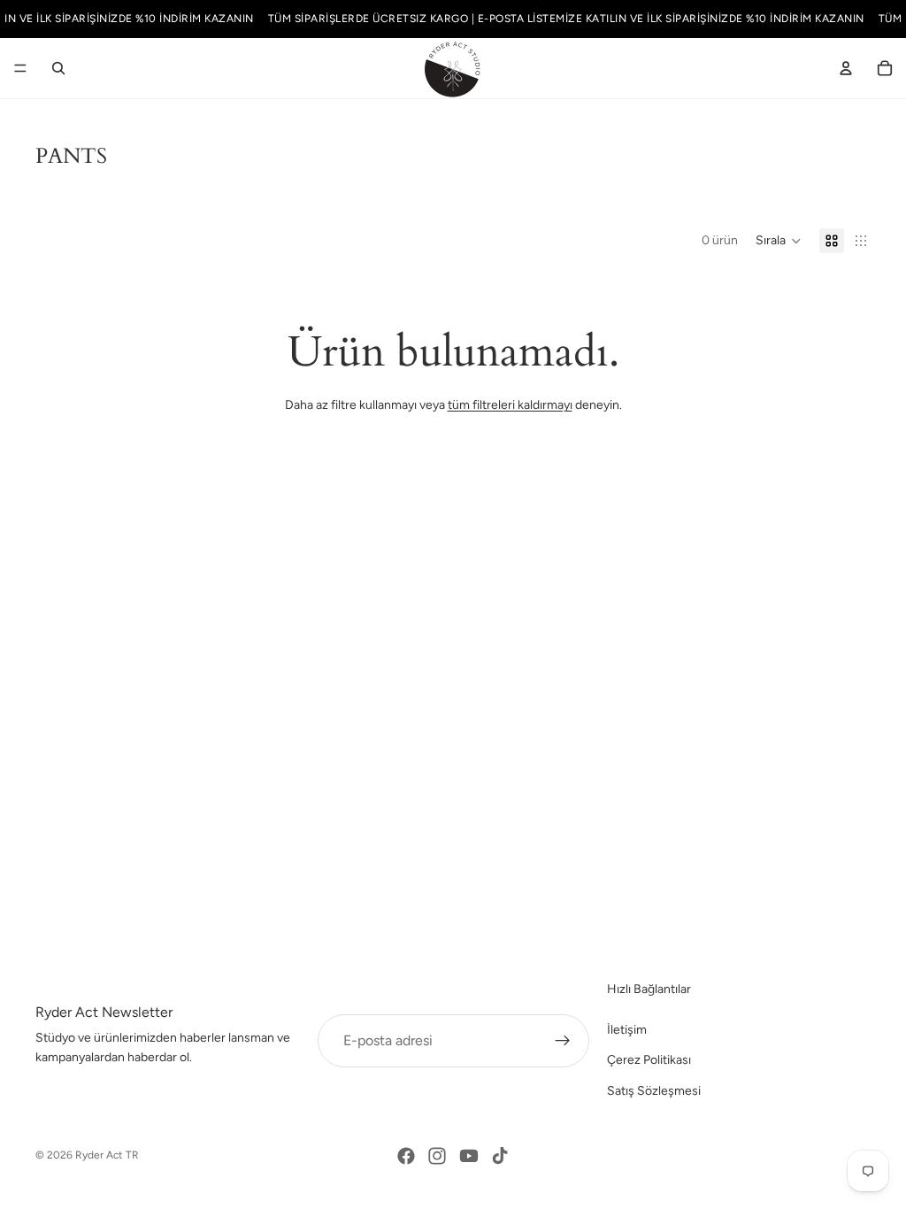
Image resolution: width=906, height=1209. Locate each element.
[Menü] (20, 68)
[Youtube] (469, 1156)
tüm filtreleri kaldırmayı (510, 404)
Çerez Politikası (649, 1059)
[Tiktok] (500, 1156)
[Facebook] (406, 1156)
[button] (779, 240)
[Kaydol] (562, 1040)
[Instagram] (437, 1156)
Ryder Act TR (107, 1155)
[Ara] (58, 68)
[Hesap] (845, 68)
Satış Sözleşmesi (654, 1090)
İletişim (627, 1029)
